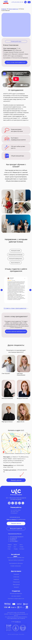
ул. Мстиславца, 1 (14, 541)
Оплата (21, 546)
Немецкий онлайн (15, 250)
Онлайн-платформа (15, 566)
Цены (21, 544)
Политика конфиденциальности (16, 598)
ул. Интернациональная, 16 (16, 536)
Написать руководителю (16, 593)
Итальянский (16, 582)
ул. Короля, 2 (13, 539)
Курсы (15, 544)
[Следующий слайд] (30, 290)
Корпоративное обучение (16, 563)
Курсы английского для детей (16, 560)
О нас (9, 549)
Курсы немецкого (15, 262)
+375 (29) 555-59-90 (17, 2)
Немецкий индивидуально (15, 258)
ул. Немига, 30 (13, 538)
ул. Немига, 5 (13, 519)
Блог (15, 546)
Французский (16, 584)
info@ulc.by (18, 621)
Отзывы (16, 549)
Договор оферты (16, 596)
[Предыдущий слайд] (1, 290)
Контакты (22, 549)
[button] (25, 2)
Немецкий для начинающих (16, 254)
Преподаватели (13, 9)
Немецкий (16, 574)
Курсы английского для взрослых (15, 557)
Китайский (16, 579)
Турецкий (16, 587)
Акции (9, 546)
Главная (3, 9)
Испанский (16, 576)
